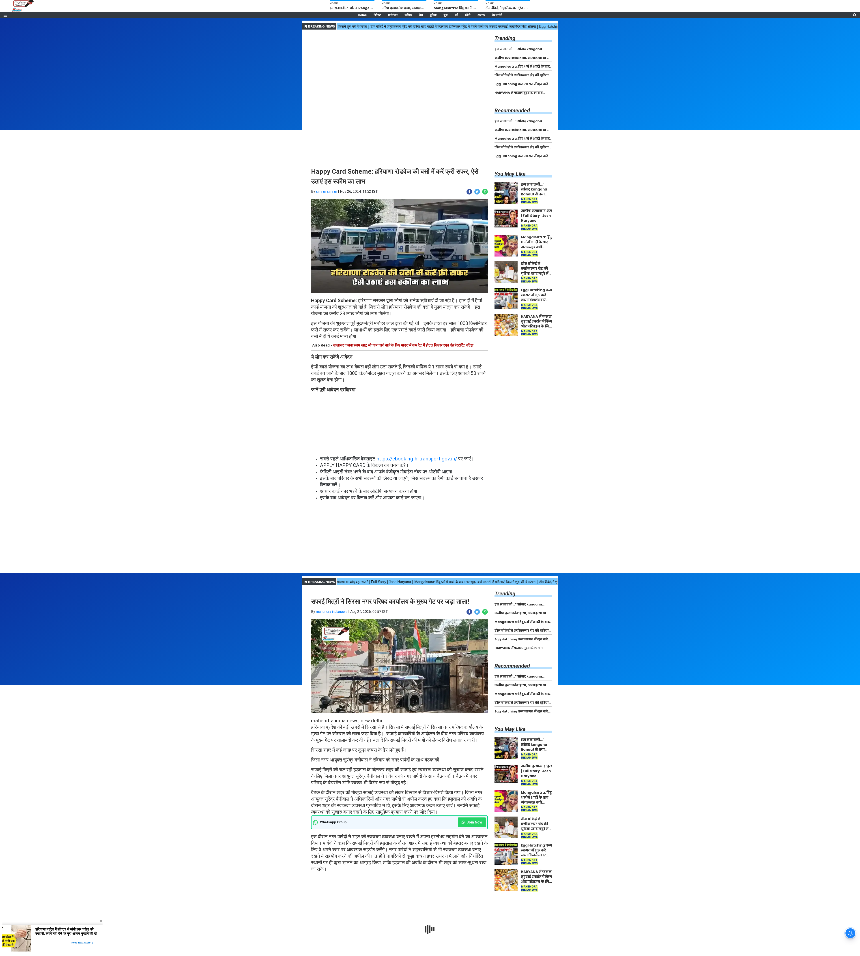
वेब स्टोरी (497, 15)
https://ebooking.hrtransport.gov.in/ (416, 459)
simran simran (326, 191)
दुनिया (433, 15)
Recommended (512, 110)
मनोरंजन (393, 15)
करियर (408, 15)
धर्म (456, 15)
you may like (510, 174)
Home (362, 15)
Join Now (474, 822)
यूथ (445, 15)
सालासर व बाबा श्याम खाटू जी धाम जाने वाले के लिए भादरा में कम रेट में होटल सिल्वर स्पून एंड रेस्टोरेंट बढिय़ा (403, 345)
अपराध (481, 15)
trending (504, 38)
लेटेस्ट (377, 15)
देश (421, 15)
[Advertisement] (399, 62)
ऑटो (467, 15)
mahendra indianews (331, 612)
